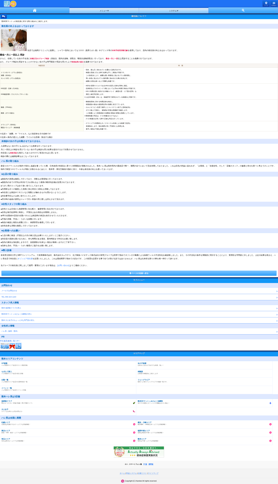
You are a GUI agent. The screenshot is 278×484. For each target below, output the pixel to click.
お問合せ (274, 5)
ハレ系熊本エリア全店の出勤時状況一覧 (14, 381)
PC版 (145, 464)
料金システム (131, 473)
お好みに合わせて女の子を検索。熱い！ (151, 364)
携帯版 (151, 464)
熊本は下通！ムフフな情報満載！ (148, 440)
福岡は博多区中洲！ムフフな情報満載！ (151, 431)
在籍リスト (142, 473)
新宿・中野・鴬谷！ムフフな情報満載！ (14, 431)
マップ (266, 5)
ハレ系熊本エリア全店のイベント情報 (13, 389)
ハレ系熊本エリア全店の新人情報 (12, 372)
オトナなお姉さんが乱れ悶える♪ (11, 410)
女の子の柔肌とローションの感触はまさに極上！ (154, 402)
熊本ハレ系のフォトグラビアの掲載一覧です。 (153, 381)
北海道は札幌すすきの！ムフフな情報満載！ (15, 423)
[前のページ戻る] (4, 16)
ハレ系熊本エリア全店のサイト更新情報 (14, 364)
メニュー (103, 11)
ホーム (35, 10)
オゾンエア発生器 (25, 259)
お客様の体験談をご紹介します (148, 372)
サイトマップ (153, 473)
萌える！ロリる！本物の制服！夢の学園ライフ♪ (17, 402)
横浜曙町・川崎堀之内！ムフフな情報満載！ (152, 423)
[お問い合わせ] (63, 265)
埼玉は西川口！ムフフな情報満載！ (13, 440)
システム (173, 11)
